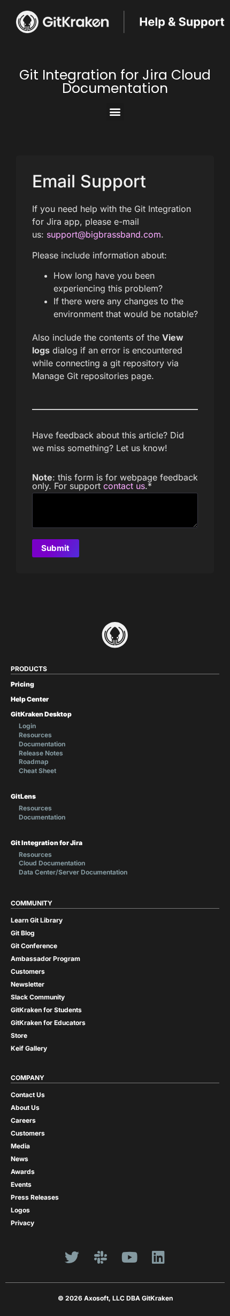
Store (19, 1035)
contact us (124, 485)
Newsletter (27, 984)
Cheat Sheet (37, 771)
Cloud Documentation (52, 863)
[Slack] (100, 1257)
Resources (35, 735)
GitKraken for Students (46, 1010)
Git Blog (23, 933)
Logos (20, 1210)
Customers (28, 971)
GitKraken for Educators (48, 1023)
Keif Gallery (29, 1048)
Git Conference (34, 946)
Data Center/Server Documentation (73, 872)
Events (21, 1184)
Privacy (22, 1223)
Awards (23, 1172)
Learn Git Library (37, 920)
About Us (25, 1108)
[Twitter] (71, 1257)
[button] (115, 112)
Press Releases (35, 1197)
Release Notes (41, 753)
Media (20, 1146)
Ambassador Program (45, 959)
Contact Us (28, 1095)
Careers (23, 1120)
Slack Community (38, 997)
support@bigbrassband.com (104, 234)
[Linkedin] (158, 1257)
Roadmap (34, 762)
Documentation (42, 744)
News (19, 1159)
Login (27, 726)
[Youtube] (129, 1257)
